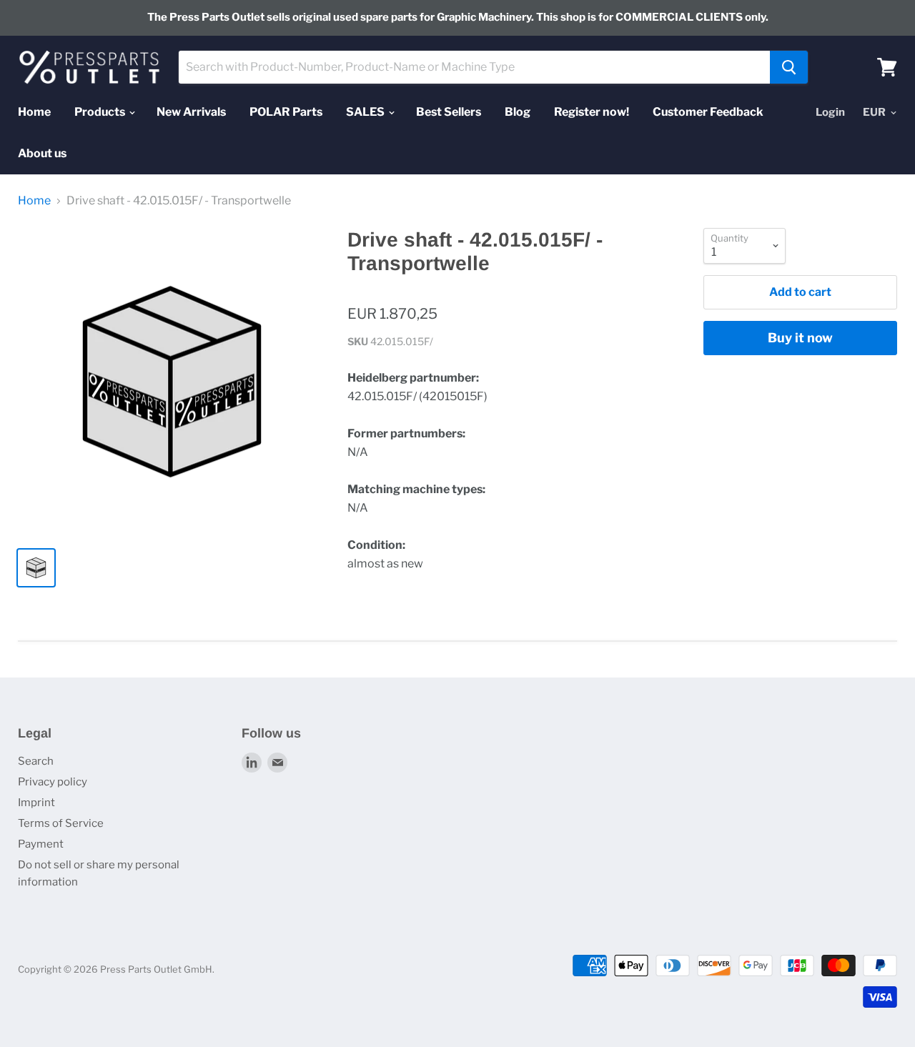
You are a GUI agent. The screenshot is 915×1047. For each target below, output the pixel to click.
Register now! (591, 112)
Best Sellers (448, 112)
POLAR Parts (285, 112)
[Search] (789, 67)
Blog (517, 112)
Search (36, 761)
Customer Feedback (708, 112)
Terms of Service (61, 823)
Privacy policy (52, 781)
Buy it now (800, 337)
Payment (41, 844)
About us (42, 153)
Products (100, 112)
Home (34, 112)
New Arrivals (191, 112)
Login (830, 112)
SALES (366, 112)
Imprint (36, 802)
